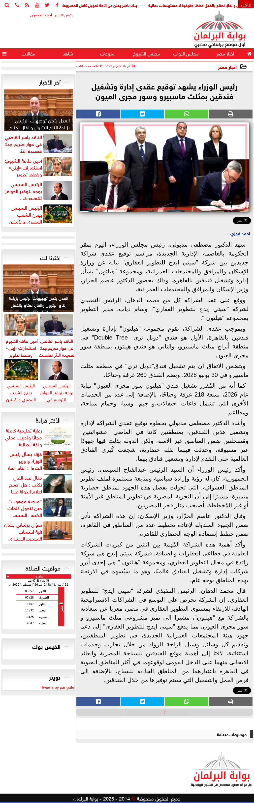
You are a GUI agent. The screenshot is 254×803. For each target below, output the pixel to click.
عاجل (246, 4)
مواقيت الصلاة (43, 567)
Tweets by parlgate (57, 686)
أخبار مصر (227, 66)
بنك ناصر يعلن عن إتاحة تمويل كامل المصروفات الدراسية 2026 (102, 4)
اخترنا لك (50, 256)
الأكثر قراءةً (48, 419)
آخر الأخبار (50, 81)
